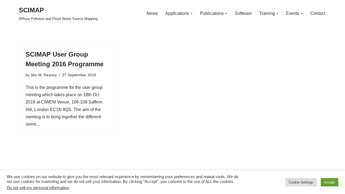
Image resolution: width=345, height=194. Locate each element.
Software (243, 13)
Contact (317, 13)
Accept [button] (329, 182)
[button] (191, 13)
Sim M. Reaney (44, 75)
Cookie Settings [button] (301, 182)
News (152, 13)
